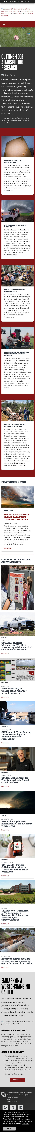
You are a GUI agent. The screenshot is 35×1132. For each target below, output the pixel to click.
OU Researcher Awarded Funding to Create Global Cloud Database (15, 780)
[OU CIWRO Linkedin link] (21, 1107)
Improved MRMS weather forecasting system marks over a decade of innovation (17, 961)
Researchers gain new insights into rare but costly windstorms (16, 823)
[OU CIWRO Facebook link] (5, 1107)
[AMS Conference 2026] (17, 587)
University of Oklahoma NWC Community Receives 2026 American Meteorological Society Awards (15, 915)
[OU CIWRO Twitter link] (13, 1107)
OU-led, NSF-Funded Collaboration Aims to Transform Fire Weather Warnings (15, 868)
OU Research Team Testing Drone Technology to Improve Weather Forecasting (16, 735)
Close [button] (9, 1128)
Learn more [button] (25, 1124)
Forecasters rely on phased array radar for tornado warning (14, 691)
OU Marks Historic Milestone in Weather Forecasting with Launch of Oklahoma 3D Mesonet (16, 646)
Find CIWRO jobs (17, 1079)
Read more (5, 654)
